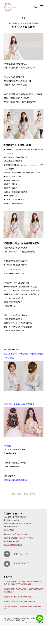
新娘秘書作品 (9, 538)
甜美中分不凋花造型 (23, 26)
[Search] (34, 5)
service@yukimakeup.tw (19, 534)
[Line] (39, 618)
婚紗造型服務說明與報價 (13, 544)
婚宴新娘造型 (24, 23)
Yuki (32, 493)
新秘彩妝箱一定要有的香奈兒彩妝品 (17, 597)
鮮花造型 (36, 23)
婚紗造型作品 (20, 538)
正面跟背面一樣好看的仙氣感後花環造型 (19, 404)
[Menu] (40, 5)
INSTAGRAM (22, 553)
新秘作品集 (12, 23)
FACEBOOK (21, 563)
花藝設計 (30, 538)
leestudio (39, 622)
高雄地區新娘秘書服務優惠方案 (15, 479)
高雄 (15, 203)
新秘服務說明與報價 (11, 541)
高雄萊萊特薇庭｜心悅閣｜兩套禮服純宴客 (20, 601)
